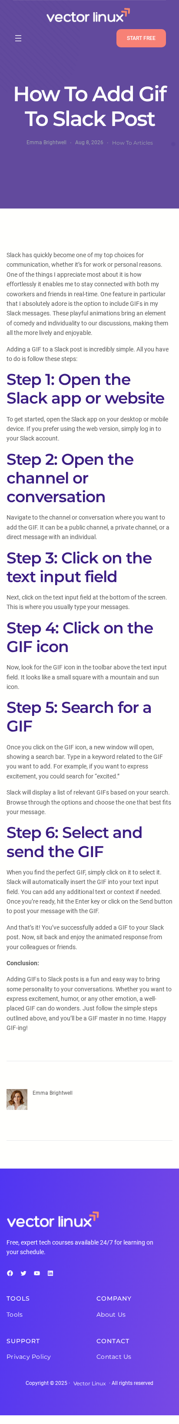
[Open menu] (18, 38)
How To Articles (132, 142)
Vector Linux (89, 1383)
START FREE (141, 38)
